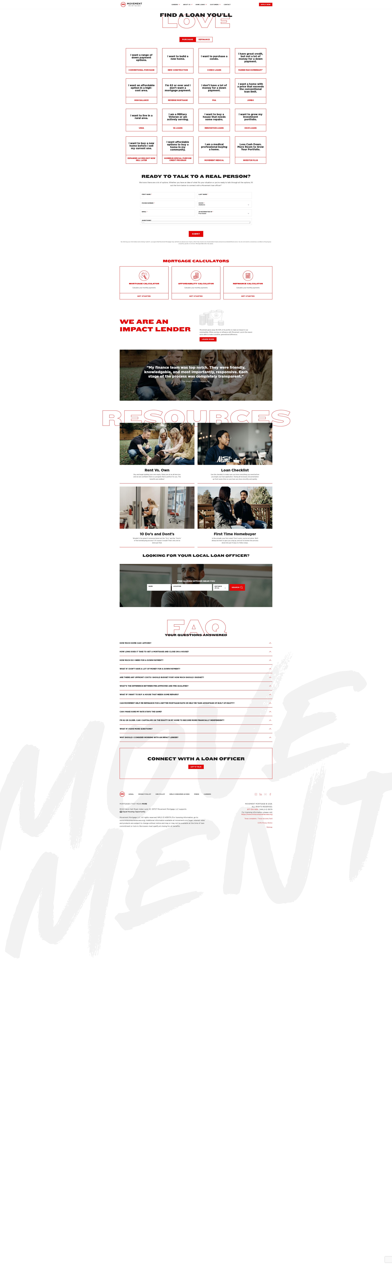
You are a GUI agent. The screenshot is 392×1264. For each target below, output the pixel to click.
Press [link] (196, 794)
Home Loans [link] (200, 4)
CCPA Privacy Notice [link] (265, 823)
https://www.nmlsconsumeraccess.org (256, 814)
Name (151, 586)
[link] (131, 4)
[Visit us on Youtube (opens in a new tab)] (265, 794)
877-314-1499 (252, 809)
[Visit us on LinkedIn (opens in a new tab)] (260, 794)
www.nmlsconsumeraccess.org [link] (132, 820)
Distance (218, 586)
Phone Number (147, 203)
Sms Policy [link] (160, 794)
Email (144, 211)
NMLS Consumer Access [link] (180, 794)
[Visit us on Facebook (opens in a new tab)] (270, 794)
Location (177, 586)
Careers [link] (175, 4)
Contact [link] (227, 4)
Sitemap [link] (269, 827)
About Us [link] (186, 4)
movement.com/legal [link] (184, 820)
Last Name (203, 194)
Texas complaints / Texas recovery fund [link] (258, 818)
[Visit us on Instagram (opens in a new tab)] (256, 794)
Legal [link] (131, 794)
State (201, 203)
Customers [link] (214, 4)
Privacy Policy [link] (144, 794)
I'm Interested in (205, 211)
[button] (237, 587)
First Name (146, 194)
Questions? (146, 220)
